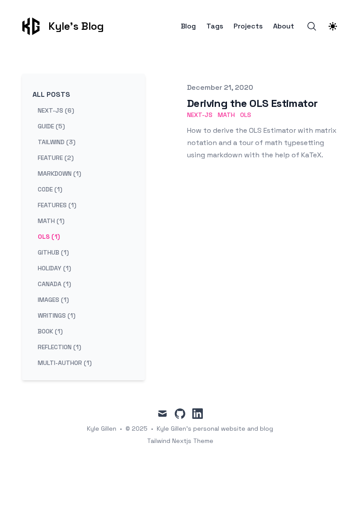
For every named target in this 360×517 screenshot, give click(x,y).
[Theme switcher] (333, 26)
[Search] (311, 26)
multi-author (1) (65, 363)
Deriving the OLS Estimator (252, 103)
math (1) (51, 221)
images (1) (53, 300)
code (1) (50, 189)
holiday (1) (54, 268)
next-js (199, 115)
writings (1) (57, 315)
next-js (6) (56, 110)
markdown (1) (59, 173)
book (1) (50, 331)
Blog (188, 26)
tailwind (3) (57, 142)
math (226, 115)
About (283, 26)
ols (245, 115)
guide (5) (51, 126)
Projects (248, 26)
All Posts (51, 94)
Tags (214, 26)
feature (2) (56, 158)
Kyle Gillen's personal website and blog (215, 428)
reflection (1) (59, 347)
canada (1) (54, 284)
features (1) (57, 205)
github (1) (53, 252)
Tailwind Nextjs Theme (180, 441)
